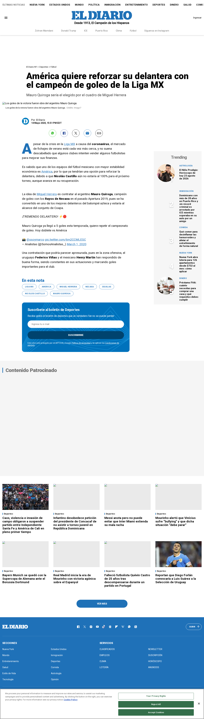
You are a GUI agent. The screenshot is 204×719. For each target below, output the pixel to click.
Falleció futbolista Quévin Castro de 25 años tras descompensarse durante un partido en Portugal (127, 580)
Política (94, 4)
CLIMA (103, 661)
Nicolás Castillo (35, 293)
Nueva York (37, 4)
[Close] (198, 703)
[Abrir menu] (6, 17)
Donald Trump (68, 30)
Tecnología (7, 679)
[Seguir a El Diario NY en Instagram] (91, 627)
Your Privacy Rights (156, 696)
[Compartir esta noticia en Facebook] (64, 133)
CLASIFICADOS (107, 649)
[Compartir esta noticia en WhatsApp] (52, 133)
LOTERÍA (104, 667)
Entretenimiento (136, 4)
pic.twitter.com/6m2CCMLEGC (65, 239)
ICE (85, 30)
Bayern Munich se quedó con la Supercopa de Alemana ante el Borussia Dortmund (24, 578)
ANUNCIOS (153, 667)
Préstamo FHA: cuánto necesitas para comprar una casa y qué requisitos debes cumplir (188, 291)
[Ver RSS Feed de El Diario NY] (135, 627)
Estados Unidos (59, 4)
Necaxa (89, 287)
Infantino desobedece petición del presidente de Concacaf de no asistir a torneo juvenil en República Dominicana (74, 523)
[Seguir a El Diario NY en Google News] (110, 627)
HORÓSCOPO (155, 661)
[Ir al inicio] (15, 627)
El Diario (40, 120)
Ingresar (197, 17)
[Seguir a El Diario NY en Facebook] (78, 627)
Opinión (55, 679)
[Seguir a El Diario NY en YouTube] (97, 627)
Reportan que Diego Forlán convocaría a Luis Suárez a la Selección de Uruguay (175, 578)
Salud (187, 4)
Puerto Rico (101, 30)
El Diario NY (31, 67)
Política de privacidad (81, 343)
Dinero (174, 4)
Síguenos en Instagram (156, 30)
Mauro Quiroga (61, 293)
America (46, 287)
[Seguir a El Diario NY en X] (84, 627)
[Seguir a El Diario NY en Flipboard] (116, 627)
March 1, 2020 (76, 244)
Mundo (79, 4)
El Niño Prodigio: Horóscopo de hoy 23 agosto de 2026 (188, 174)
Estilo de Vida (9, 673)
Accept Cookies (156, 712)
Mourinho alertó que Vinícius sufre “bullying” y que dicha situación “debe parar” (175, 521)
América (46, 171)
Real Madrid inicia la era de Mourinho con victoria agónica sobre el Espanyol (74, 578)
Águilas (106, 287)
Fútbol (133, 30)
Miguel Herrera (47, 194)
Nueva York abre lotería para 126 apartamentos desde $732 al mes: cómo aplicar (188, 264)
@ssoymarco (35, 239)
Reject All (156, 704)
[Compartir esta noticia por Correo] (87, 133)
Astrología (186, 166)
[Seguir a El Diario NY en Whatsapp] (129, 627)
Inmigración (112, 4)
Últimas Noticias (13, 4)
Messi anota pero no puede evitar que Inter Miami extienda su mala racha (126, 521)
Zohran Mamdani (44, 30)
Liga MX (69, 144)
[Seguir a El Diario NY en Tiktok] (104, 627)
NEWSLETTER (155, 649)
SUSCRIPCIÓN (155, 655)
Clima (119, 30)
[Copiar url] (99, 133)
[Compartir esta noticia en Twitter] (76, 133)
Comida (183, 227)
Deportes (159, 4)
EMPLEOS (105, 655)
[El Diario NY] (101, 18)
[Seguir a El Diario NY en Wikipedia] (123, 627)
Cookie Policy (70, 699)
